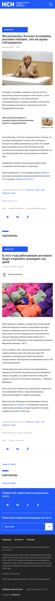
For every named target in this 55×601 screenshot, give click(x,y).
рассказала (19, 404)
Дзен (38, 190)
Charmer (16, 594)
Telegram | (7, 193)
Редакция (6, 539)
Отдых (11, 440)
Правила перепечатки (12, 589)
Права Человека (16, 208)
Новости (30, 190)
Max (14, 193)
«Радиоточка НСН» (24, 179)
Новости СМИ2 (9, 464)
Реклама (30, 539)
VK (43, 190)
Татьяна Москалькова (36, 208)
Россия (19, 440)
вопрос (44, 172)
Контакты (18, 539)
